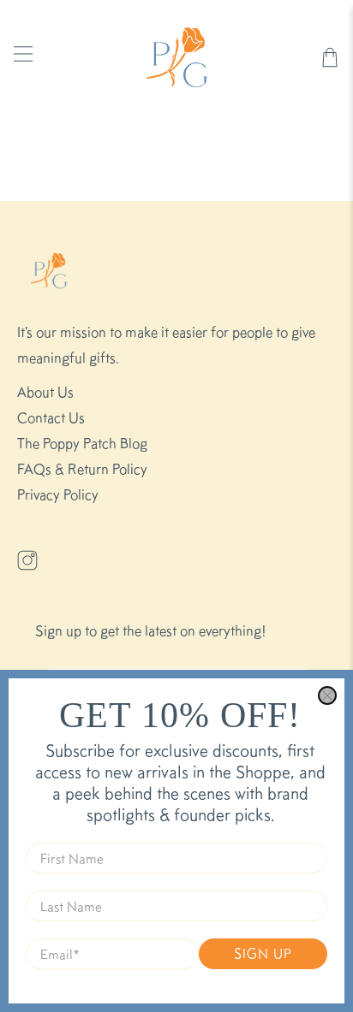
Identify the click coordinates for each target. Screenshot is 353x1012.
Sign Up (263, 953)
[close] (327, 695)
